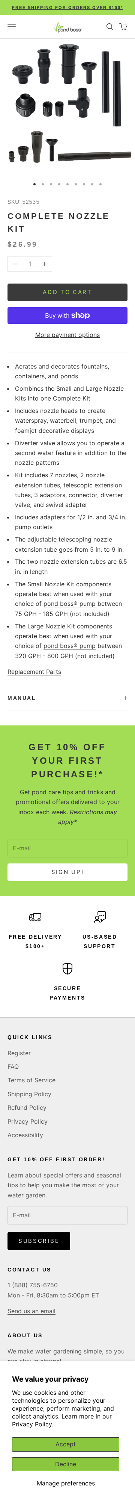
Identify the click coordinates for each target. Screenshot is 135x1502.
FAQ (13, 1066)
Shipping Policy (29, 1094)
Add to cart (67, 292)
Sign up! (67, 871)
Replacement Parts (34, 671)
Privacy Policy (28, 1121)
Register (19, 1053)
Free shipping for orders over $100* (67, 7)
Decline (65, 1464)
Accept (66, 1444)
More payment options (67, 334)
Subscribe (38, 1240)
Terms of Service (32, 1080)
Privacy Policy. (32, 1424)
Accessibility (25, 1135)
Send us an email (32, 1311)
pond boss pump (70, 603)
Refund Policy (27, 1107)
